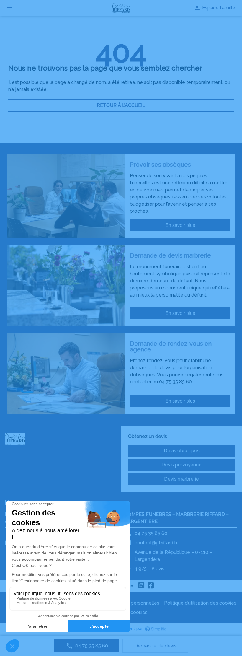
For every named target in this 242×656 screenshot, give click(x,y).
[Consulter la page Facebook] (150, 586)
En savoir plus (180, 225)
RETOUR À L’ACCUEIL (121, 105)
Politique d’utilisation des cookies (200, 603)
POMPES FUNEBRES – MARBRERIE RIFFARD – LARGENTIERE (177, 518)
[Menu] (9, 8)
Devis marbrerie (181, 479)
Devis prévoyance (181, 465)
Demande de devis (155, 646)
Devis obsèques (182, 450)
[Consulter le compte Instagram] (141, 586)
